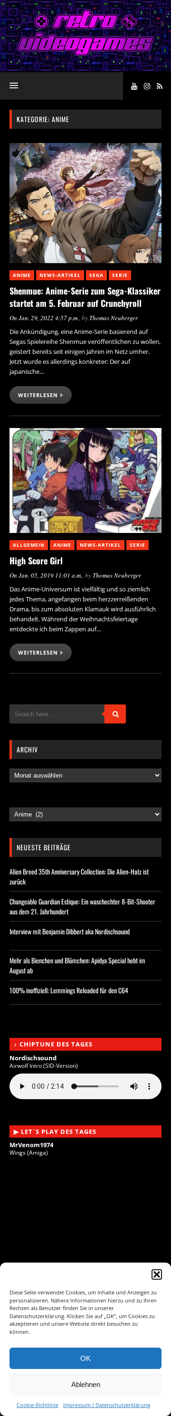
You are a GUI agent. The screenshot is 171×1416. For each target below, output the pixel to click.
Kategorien (28, 803)
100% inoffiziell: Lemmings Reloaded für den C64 (69, 990)
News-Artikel (60, 275)
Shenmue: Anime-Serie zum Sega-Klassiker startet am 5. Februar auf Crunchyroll (85, 297)
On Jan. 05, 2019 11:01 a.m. (46, 575)
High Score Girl (36, 560)
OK (85, 1358)
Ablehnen (85, 1384)
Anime (22, 275)
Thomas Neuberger (113, 318)
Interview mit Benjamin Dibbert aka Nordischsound (70, 931)
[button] (157, 1274)
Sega (96, 275)
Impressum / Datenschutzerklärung (106, 1404)
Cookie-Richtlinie (37, 1404)
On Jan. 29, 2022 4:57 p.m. (44, 318)
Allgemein (29, 545)
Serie (120, 275)
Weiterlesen (39, 395)
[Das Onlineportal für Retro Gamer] (85, 53)
